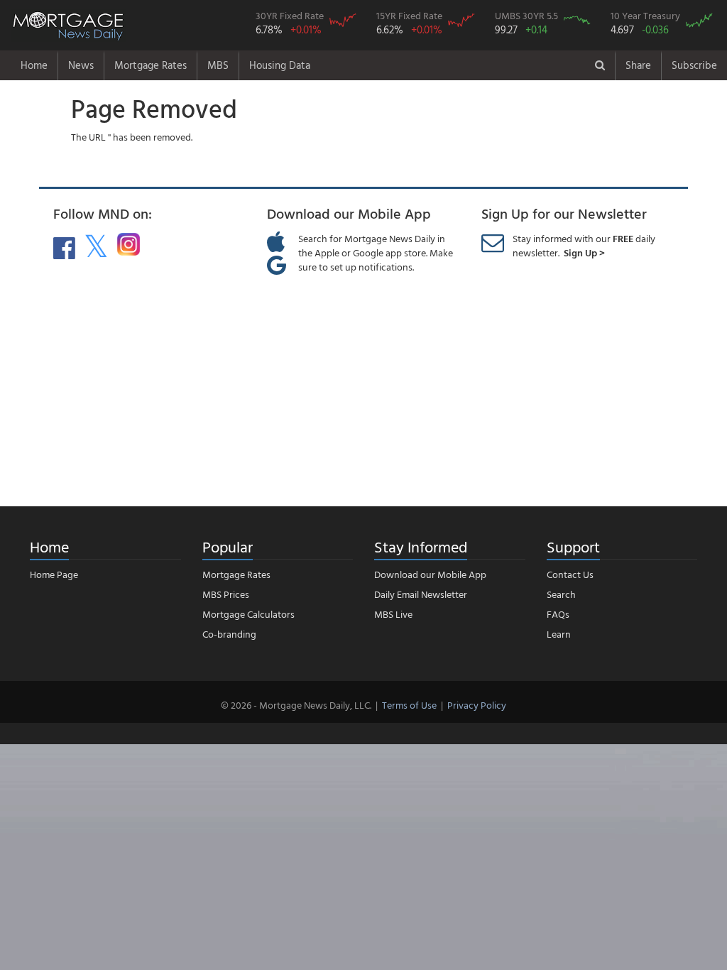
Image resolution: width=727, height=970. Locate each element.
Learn (559, 633)
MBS (218, 65)
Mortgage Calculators (248, 613)
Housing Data (279, 65)
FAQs (558, 613)
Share (638, 65)
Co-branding (229, 633)
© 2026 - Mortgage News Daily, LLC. (296, 704)
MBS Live (393, 613)
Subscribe (694, 65)
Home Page (54, 574)
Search (561, 594)
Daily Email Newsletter (420, 594)
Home (34, 65)
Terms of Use (409, 704)
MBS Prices (225, 594)
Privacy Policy (476, 704)
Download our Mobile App (430, 574)
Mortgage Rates (150, 65)
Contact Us (570, 574)
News (81, 65)
